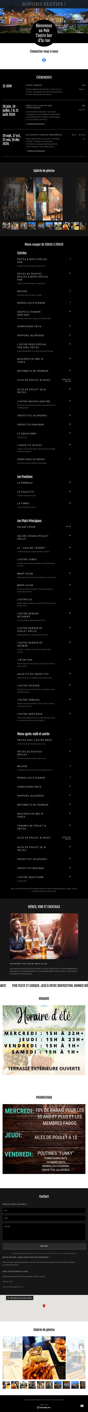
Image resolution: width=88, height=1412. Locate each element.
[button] (35, 124)
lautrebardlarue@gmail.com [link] (13, 1287)
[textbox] (44, 1210)
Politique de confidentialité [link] (39, 1253)
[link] (44, 5)
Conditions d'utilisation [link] (56, 1253)
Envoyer (44, 1246)
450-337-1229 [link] (7, 1281)
